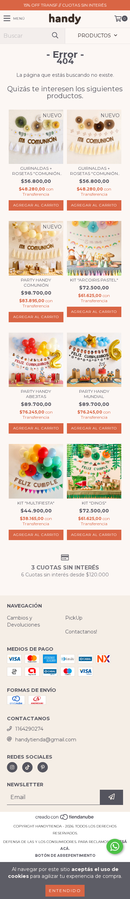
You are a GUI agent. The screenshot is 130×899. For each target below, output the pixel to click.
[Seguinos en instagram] (12, 767)
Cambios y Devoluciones (23, 621)
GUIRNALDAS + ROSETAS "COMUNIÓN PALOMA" (94, 171)
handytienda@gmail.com (45, 739)
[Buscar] (55, 36)
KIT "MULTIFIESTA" (35, 503)
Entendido (65, 890)
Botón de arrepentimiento (65, 855)
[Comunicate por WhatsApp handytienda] (114, 846)
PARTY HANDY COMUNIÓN (36, 282)
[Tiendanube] (65, 819)
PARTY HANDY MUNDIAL (94, 394)
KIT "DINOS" (94, 503)
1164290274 (29, 729)
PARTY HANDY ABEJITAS (36, 394)
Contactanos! (81, 632)
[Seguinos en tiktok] (27, 767)
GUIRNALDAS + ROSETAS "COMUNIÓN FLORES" (36, 171)
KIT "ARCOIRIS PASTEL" (94, 279)
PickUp (74, 618)
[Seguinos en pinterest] (42, 767)
